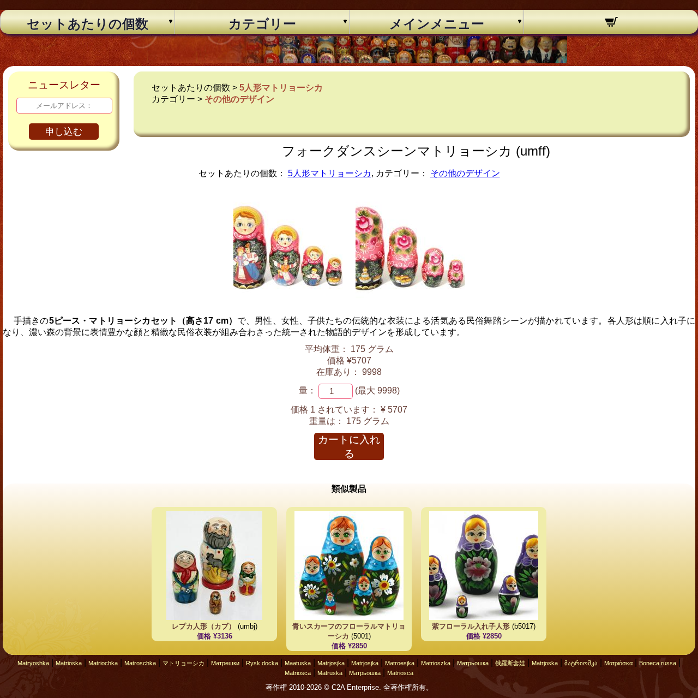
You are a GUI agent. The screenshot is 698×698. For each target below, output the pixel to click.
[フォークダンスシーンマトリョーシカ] (287, 299)
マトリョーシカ (183, 663)
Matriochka (103, 663)
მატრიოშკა (581, 663)
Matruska (329, 673)
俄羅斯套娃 (510, 663)
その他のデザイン (239, 99)
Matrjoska (545, 663)
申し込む (63, 132)
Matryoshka (33, 663)
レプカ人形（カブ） (204, 626)
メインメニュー (436, 24)
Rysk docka (262, 663)
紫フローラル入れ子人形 (471, 626)
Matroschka (140, 663)
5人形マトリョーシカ (281, 87)
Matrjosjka (331, 663)
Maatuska (298, 663)
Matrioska (69, 663)
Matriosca (298, 673)
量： (307, 390)
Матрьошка (473, 663)
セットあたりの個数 (87, 24)
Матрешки (225, 663)
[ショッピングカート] (611, 23)
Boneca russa (657, 663)
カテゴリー (262, 24)
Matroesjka (399, 663)
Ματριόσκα (618, 663)
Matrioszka (435, 663)
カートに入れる (349, 447)
